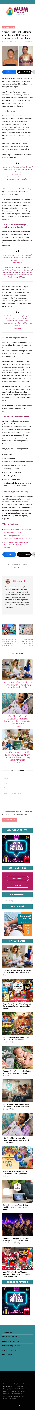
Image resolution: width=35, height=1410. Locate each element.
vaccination (17, 567)
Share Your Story (9, 1336)
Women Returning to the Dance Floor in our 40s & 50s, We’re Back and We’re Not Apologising (17, 1240)
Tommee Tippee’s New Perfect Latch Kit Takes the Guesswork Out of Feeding (17, 1073)
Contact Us (7, 1332)
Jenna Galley (7, 42)
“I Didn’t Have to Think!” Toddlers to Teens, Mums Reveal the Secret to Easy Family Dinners (17, 756)
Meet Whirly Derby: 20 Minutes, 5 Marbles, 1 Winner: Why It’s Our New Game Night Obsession (17, 1274)
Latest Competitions (11, 1345)
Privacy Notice (8, 1355)
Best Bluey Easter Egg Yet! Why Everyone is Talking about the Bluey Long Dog (9, 642)
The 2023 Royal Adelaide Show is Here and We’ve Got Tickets (26, 642)
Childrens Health (8, 27)
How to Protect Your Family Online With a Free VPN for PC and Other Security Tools (16, 1106)
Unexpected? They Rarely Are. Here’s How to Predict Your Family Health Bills (17, 685)
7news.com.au (18, 262)
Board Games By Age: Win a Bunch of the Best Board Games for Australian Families (17, 1006)
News (25, 564)
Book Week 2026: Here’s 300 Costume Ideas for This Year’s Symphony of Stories (17, 1173)
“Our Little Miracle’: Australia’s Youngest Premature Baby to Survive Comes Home (17, 720)
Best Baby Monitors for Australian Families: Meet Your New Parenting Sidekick (16, 1207)
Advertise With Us (9, 1350)
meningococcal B (13, 564)
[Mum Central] (17, 11)
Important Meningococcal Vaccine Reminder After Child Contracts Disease (17, 545)
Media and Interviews (11, 1341)
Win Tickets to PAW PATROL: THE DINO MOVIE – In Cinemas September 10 (16, 1039)
